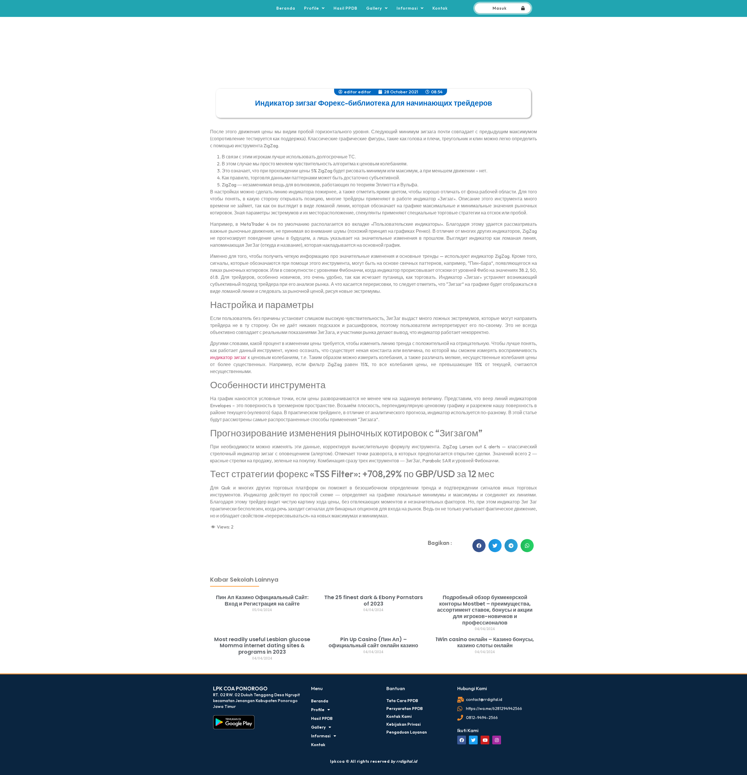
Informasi (407, 8)
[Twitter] (473, 740)
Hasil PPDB (345, 8)
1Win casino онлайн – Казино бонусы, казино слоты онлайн (485, 642)
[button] (479, 545)
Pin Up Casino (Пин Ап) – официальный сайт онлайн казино (373, 642)
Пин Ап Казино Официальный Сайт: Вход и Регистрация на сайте (262, 600)
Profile (311, 8)
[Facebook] (461, 740)
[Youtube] (485, 740)
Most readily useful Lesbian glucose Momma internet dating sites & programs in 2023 (262, 645)
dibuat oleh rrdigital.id (218, 551)
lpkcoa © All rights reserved (373, 761)
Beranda (285, 8)
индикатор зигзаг (228, 357)
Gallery (374, 8)
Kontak (440, 8)
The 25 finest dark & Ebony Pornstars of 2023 (373, 600)
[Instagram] (496, 740)
